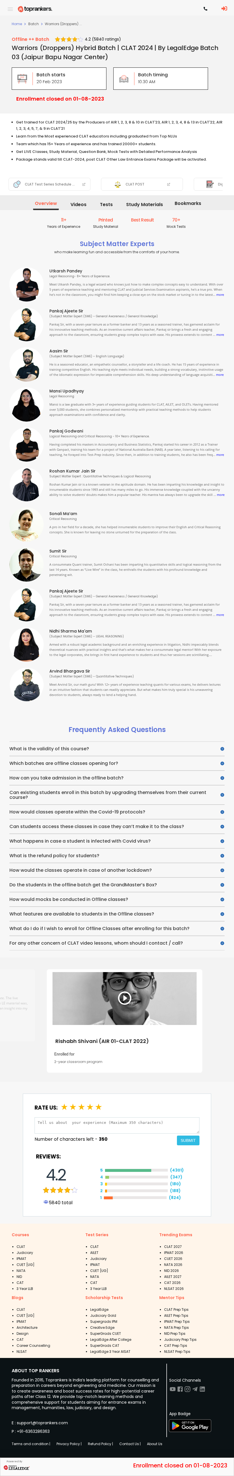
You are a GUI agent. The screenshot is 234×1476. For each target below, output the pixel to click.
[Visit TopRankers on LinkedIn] (202, 1391)
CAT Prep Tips (175, 1345)
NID (19, 1276)
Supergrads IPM (103, 1321)
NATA (21, 1270)
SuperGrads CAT (104, 1345)
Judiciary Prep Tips (180, 1339)
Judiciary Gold (103, 1315)
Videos (78, 204)
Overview (46, 203)
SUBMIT (188, 1140)
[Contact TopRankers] (205, 9)
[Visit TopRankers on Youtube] (172, 1391)
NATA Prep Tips (176, 1327)
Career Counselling (33, 1345)
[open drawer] (10, 9)
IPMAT (21, 1258)
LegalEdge (99, 1309)
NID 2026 (171, 1270)
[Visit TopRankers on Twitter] (194, 1391)
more (220, 294)
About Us (154, 1443)
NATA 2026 (173, 1264)
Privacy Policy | (69, 1443)
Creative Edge (102, 1327)
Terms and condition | (31, 1443)
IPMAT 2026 (173, 1252)
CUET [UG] (26, 1264)
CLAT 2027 (173, 1246)
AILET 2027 (172, 1276)
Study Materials (144, 204)
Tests (106, 204)
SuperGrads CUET (105, 1333)
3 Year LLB (25, 1288)
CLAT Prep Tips (176, 1309)
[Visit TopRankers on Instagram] (187, 1391)
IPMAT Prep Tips (177, 1321)
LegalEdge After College (110, 1339)
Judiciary (25, 1252)
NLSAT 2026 (174, 1288)
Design (23, 1333)
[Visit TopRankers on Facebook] (180, 1391)
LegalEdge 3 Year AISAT (110, 1351)
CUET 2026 (173, 1258)
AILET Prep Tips (176, 1315)
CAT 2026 (172, 1282)
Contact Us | (130, 1443)
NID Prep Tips (174, 1333)
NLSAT (22, 1351)
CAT (20, 1282)
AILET (94, 1252)
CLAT (21, 1246)
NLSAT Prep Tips (177, 1351)
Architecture (27, 1327)
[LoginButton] (224, 9)
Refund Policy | (100, 1443)
